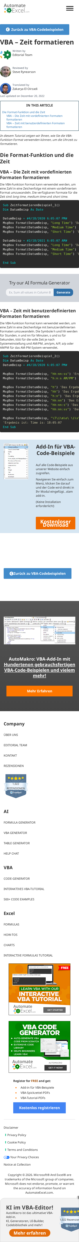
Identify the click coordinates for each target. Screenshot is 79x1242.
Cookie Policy (16, 1142)
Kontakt (10, 755)
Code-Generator (17, 879)
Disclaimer (11, 1128)
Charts (9, 945)
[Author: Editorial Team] (5, 54)
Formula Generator (19, 822)
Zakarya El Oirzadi (24, 89)
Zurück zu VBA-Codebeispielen (37, 29)
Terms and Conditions (22, 1150)
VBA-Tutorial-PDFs (33, 1098)
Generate (63, 292)
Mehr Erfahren (39, 691)
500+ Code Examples (19, 899)
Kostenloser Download (55, 523)
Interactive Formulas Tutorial (28, 955)
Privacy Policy (16, 1135)
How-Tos (10, 935)
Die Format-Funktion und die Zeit (23, 112)
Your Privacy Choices (24, 1157)
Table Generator (17, 843)
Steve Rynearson (24, 72)
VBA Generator (15, 833)
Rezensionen (14, 766)
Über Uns (11, 735)
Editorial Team (22, 55)
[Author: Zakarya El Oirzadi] (5, 88)
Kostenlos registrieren (39, 1107)
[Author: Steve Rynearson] (5, 71)
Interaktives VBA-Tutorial (24, 889)
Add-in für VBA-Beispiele (37, 1087)
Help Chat (11, 853)
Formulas (11, 924)
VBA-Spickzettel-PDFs (35, 1093)
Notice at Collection (17, 1164)
